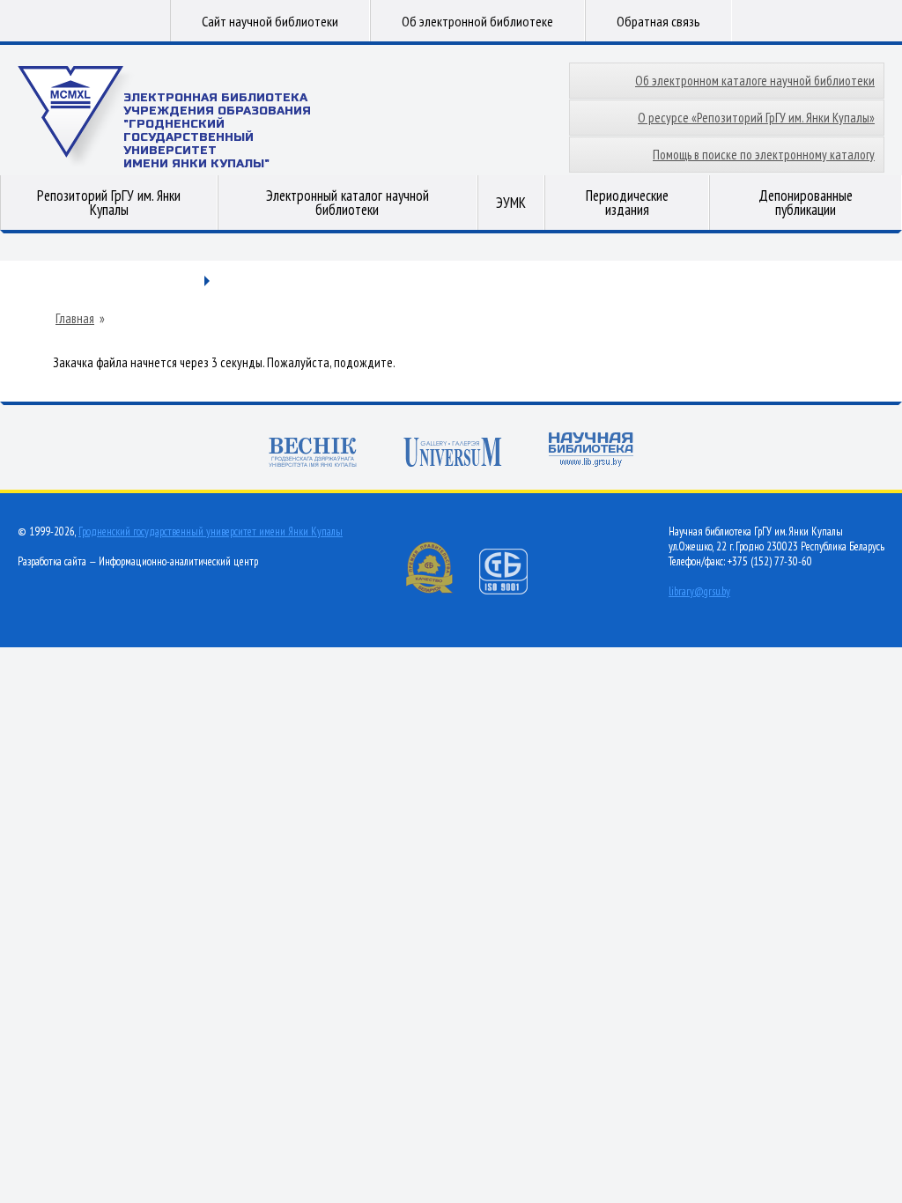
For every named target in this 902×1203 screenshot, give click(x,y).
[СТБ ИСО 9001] (514, 590)
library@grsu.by (699, 591)
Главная (74, 319)
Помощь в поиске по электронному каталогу (764, 154)
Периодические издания (627, 202)
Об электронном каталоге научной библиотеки (755, 80)
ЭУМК (511, 202)
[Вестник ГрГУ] (313, 454)
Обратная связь (658, 21)
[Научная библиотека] (591, 451)
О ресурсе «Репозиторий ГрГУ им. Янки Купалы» (756, 117)
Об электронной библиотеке (477, 21)
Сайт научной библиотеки (270, 21)
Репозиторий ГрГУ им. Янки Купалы (109, 202)
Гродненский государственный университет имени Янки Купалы (210, 531)
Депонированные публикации (805, 202)
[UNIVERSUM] (452, 454)
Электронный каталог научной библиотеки (347, 202)
